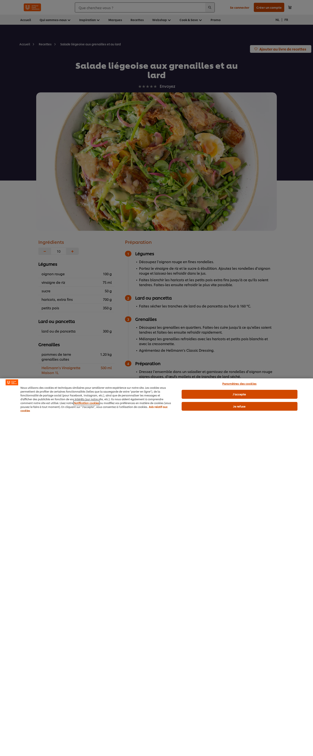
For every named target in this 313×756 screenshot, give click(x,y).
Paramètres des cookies (239, 383)
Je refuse (239, 406)
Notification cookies (86, 403)
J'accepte (239, 394)
